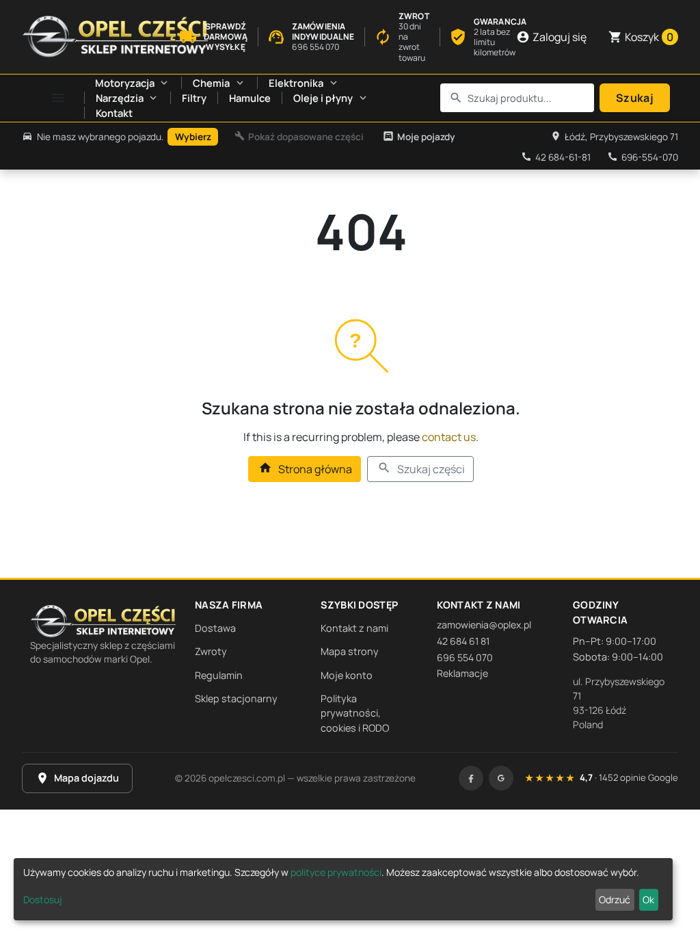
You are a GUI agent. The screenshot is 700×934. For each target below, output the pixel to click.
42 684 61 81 (463, 641)
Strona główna (304, 469)
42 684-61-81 (556, 157)
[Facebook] (471, 778)
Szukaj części (420, 469)
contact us (449, 436)
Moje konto (347, 675)
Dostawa (215, 628)
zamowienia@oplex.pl (484, 624)
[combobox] (517, 97)
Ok (648, 899)
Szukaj (635, 97)
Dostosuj (42, 899)
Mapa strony (350, 651)
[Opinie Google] (501, 778)
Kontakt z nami (354, 628)
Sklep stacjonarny (236, 698)
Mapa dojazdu (77, 778)
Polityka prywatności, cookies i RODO (355, 713)
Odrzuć (614, 899)
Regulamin (219, 675)
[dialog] (343, 889)
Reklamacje (462, 673)
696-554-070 (642, 157)
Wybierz (193, 137)
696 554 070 (465, 657)
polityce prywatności (336, 872)
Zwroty (211, 651)
